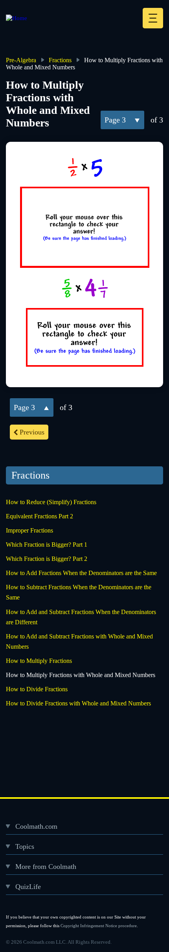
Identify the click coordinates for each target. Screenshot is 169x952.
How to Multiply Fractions (39, 660)
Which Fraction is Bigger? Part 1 (46, 544)
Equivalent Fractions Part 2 (39, 516)
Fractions (60, 60)
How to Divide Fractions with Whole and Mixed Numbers (78, 703)
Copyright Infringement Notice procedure (99, 925)
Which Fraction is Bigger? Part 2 (46, 558)
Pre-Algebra (21, 60)
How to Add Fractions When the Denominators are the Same (81, 573)
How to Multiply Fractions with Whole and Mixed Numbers (80, 675)
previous (32, 432)
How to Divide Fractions (37, 689)
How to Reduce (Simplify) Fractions (51, 502)
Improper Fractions (29, 530)
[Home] (16, 18)
